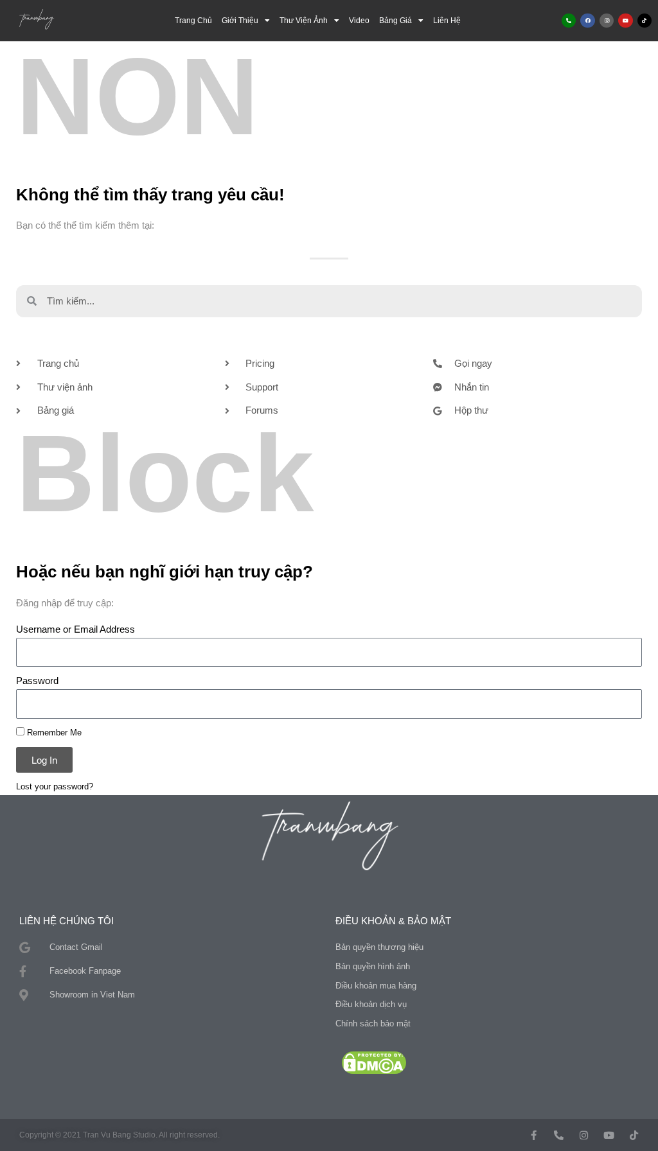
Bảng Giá (395, 20)
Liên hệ (447, 20)
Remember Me (53, 732)
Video (359, 20)
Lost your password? (54, 786)
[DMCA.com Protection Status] (374, 1061)
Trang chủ (193, 20)
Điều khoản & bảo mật (393, 920)
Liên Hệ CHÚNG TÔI (66, 920)
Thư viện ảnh (304, 20)
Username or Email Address (75, 629)
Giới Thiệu (240, 20)
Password (37, 680)
